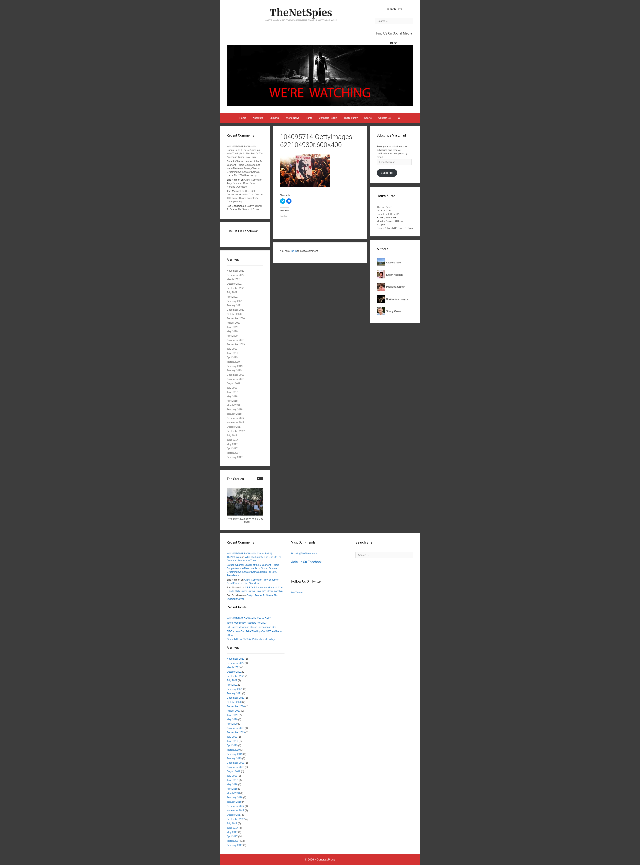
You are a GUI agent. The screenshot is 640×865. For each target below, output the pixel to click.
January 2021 (234, 305)
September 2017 (236, 431)
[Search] (399, 118)
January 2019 (234, 370)
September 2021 (236, 288)
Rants (309, 117)
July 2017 (232, 435)
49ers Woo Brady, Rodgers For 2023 (246, 622)
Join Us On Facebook (306, 562)
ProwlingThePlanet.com (304, 553)
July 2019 (232, 348)
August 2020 (233, 322)
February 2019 (234, 366)
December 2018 (235, 374)
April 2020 (232, 335)
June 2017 (232, 439)
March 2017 (233, 452)
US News (275, 117)
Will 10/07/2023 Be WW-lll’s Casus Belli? (247, 520)
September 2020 (236, 318)
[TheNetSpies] (320, 75)
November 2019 (235, 340)
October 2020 (234, 314)
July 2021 (232, 292)
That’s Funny (351, 117)
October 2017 (234, 426)
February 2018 (234, 409)
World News (292, 117)
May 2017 (232, 444)
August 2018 (233, 383)
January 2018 (234, 413)
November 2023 (235, 270)
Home (243, 117)
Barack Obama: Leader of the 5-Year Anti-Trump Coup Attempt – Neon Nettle (244, 165)
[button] (261, 478)
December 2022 (235, 275)
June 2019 (232, 353)
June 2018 (232, 392)
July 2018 (232, 387)
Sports (368, 117)
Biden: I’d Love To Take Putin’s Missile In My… (252, 639)
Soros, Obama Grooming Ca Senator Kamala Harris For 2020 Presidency (243, 172)
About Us (258, 117)
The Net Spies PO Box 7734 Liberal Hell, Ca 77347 (388, 210)
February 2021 (234, 301)
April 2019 (232, 357)
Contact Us (384, 117)
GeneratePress (325, 859)
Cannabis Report (328, 117)
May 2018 (232, 396)
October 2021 (234, 283)
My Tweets (297, 592)
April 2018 (232, 400)
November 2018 (235, 379)
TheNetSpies (300, 12)
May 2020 (232, 331)
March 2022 (233, 279)
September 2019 (236, 344)
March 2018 (233, 405)
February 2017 (234, 457)
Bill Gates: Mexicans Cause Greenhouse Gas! (252, 627)
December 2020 (235, 309)
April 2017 (232, 448)
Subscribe (387, 172)
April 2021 (232, 296)
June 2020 (232, 327)
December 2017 (235, 418)
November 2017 (235, 422)
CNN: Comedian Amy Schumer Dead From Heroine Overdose (244, 183)
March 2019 (233, 361)
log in (294, 250)
